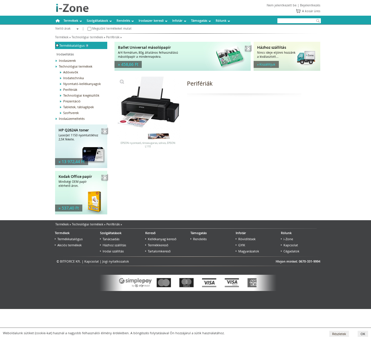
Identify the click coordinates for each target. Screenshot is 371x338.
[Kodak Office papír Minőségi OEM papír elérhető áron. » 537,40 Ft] (81, 213)
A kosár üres (311, 11)
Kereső (150, 233)
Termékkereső (158, 245)
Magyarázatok (248, 251)
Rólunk (221, 20)
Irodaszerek (67, 60)
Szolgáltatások (97, 20)
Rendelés (123, 20)
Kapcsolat (290, 245)
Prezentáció (72, 101)
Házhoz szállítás (114, 245)
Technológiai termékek (87, 37)
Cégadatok (291, 251)
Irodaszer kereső (151, 20)
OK (363, 334)
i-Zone (288, 239)
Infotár (177, 20)
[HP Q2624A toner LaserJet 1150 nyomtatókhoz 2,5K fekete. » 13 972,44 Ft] (81, 167)
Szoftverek (71, 113)
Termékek (70, 20)
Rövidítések (247, 239)
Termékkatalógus (70, 239)
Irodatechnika (73, 78)
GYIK (241, 245)
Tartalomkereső (159, 251)
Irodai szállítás (113, 251)
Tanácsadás (111, 239)
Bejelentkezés (310, 5)
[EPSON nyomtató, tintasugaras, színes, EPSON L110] (122, 82)
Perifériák (112, 37)
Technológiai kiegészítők (81, 95)
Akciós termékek (69, 245)
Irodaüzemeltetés (72, 118)
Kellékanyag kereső (162, 239)
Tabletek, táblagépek (78, 107)
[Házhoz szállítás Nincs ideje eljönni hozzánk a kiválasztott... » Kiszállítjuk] (287, 69)
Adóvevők (70, 72)
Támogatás (199, 20)
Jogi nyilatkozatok (115, 261)
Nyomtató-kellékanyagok (82, 84)
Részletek (339, 334)
